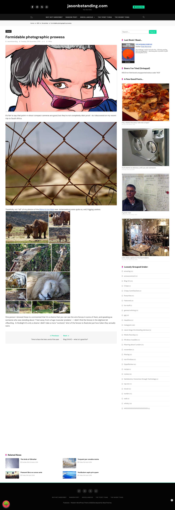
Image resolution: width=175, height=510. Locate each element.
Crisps (126, 286)
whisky (126, 403)
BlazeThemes (107, 503)
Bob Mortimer (146, 46)
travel (8, 31)
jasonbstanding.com (87, 5)
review (126, 374)
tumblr (126, 394)
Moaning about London (132, 345)
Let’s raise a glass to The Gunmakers (135, 258)
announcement (129, 276)
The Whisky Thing (122, 17)
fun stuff (127, 305)
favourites (127, 296)
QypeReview (128, 364)
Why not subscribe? (54, 17)
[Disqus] (61, 371)
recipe (126, 369)
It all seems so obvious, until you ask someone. (139, 168)
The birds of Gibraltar (29, 459)
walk (125, 399)
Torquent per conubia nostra (88, 459)
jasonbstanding (12, 41)
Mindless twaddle (130, 340)
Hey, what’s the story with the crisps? (135, 123)
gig (125, 315)
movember (128, 350)
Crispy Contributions (131, 291)
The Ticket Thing (105, 17)
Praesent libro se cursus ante (31, 472)
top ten (126, 384)
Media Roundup (130, 335)
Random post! (71, 17)
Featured (127, 301)
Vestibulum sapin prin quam (88, 472)
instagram (128, 325)
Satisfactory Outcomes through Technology (140, 379)
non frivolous (128, 359)
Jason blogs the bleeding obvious (136, 330)
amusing (127, 271)
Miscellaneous (86, 17)
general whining (130, 310)
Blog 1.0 (127, 281)
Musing (126, 354)
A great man (126, 213)
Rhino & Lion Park (46, 209)
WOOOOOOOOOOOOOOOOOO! (136, 408)
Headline (127, 320)
